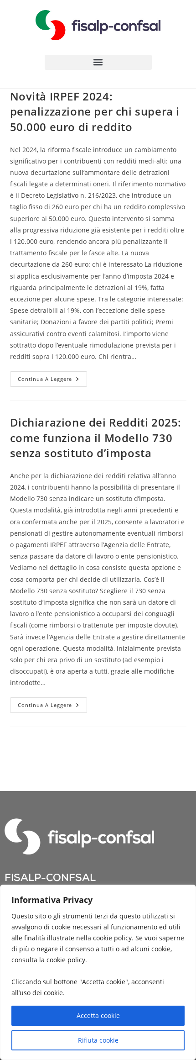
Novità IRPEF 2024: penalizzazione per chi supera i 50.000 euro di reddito (95, 111)
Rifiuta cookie (98, 1040)
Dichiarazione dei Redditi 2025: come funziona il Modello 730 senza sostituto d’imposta (96, 437)
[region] (98, 972)
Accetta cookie (98, 1015)
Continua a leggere (52, 376)
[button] (98, 62)
